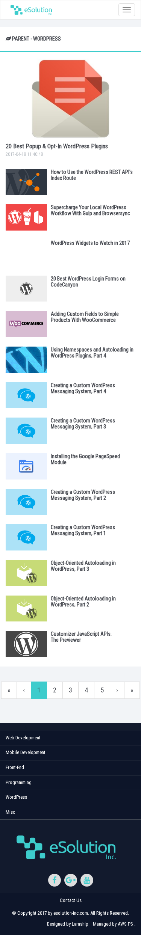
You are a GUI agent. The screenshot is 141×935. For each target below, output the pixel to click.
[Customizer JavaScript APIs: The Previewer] (26, 644)
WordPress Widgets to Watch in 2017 (90, 243)
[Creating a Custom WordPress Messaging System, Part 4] (26, 395)
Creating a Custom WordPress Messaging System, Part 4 (83, 388)
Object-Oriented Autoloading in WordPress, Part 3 (83, 566)
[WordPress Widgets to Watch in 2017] (26, 253)
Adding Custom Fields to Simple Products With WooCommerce (85, 317)
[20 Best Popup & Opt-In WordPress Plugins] (70, 98)
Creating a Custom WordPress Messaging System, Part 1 (83, 530)
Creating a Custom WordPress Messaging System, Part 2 (83, 495)
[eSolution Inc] (33, 9)
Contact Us (71, 900)
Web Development (23, 737)
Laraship (80, 924)
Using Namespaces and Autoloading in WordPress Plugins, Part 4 (92, 353)
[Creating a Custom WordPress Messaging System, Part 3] (26, 431)
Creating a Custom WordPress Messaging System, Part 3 (83, 424)
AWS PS (125, 924)
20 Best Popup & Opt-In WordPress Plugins (57, 146)
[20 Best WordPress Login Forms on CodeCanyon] (26, 289)
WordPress (16, 797)
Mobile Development (25, 752)
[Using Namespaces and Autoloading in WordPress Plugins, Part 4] (26, 360)
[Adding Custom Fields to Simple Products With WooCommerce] (26, 324)
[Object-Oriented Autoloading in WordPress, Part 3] (26, 573)
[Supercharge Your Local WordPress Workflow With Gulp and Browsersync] (26, 217)
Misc (10, 812)
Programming (19, 782)
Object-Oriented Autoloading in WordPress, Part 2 (83, 602)
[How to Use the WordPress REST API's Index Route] (26, 182)
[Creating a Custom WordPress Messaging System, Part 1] (26, 537)
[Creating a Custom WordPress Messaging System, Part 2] (26, 502)
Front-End (15, 767)
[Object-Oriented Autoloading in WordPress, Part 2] (26, 609)
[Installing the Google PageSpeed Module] (26, 466)
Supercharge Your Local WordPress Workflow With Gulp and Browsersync (90, 210)
